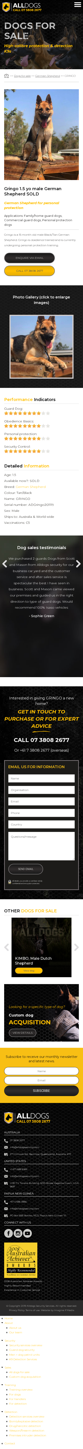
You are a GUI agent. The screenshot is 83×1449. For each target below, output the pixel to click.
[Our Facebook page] (8, 1236)
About (9, 1323)
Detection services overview (26, 1416)
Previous (4, 563)
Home (9, 1318)
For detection (18, 1403)
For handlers (17, 1399)
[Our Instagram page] (18, 1236)
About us (15, 1327)
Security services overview (25, 1345)
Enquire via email (30, 258)
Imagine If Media (64, 1310)
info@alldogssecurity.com (24, 1147)
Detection (11, 1412)
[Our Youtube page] (27, 1236)
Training (10, 1385)
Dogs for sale (22, 75)
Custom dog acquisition (25, 1376)
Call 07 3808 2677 (29, 270)
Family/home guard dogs (43, 216)
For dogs (15, 1394)
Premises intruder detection (27, 1435)
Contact (10, 1443)
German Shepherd (47, 75)
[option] (41, 347)
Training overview (21, 1389)
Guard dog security (22, 1350)
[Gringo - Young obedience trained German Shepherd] (41, 347)
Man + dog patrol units (24, 1354)
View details (23, 1032)
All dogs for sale (19, 1372)
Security (10, 1340)
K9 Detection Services (23, 1359)
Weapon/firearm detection (26, 1430)
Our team (15, 1332)
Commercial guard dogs (22, 220)
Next (78, 563)
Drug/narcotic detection (25, 1426)
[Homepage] (6, 75)
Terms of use (33, 1310)
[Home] (22, 11)
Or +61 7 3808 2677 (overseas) (41, 750)
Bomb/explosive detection (26, 1421)
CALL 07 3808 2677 (41, 740)
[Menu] (77, 4)
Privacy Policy (16, 1310)
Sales (8, 1367)
